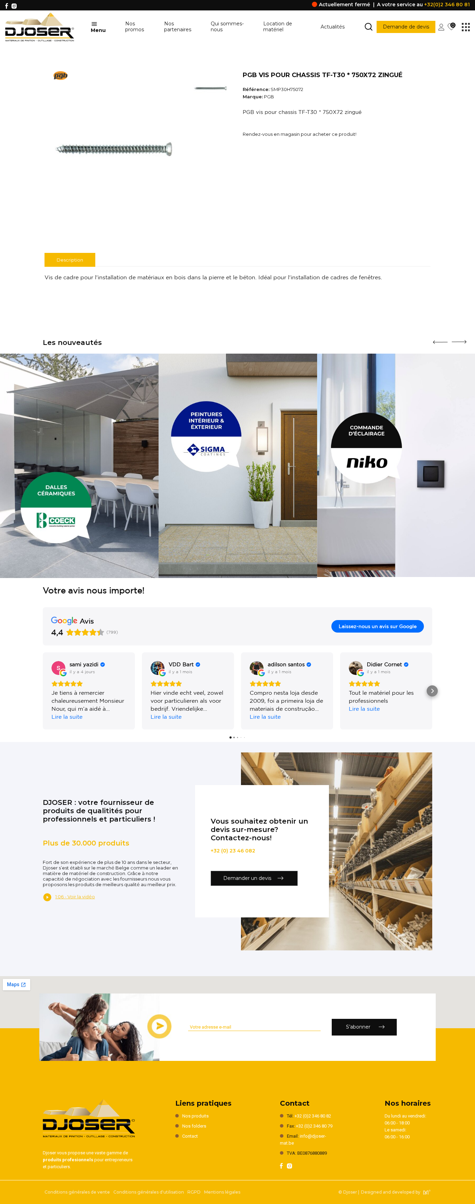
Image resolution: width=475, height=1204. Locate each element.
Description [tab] (70, 260)
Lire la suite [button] (66, 717)
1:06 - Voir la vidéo (75, 896)
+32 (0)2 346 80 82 (313, 1116)
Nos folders (194, 1126)
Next (459, 339)
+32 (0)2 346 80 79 (314, 1126)
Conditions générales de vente (77, 1192)
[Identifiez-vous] (441, 26)
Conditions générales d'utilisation (148, 1192)
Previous (440, 339)
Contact (190, 1136)
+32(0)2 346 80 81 (447, 4)
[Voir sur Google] (58, 668)
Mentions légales (222, 1192)
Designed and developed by (390, 1192)
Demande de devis (406, 27)
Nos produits (195, 1116)
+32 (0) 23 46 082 (233, 851)
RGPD (194, 1192)
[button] (42, 690)
